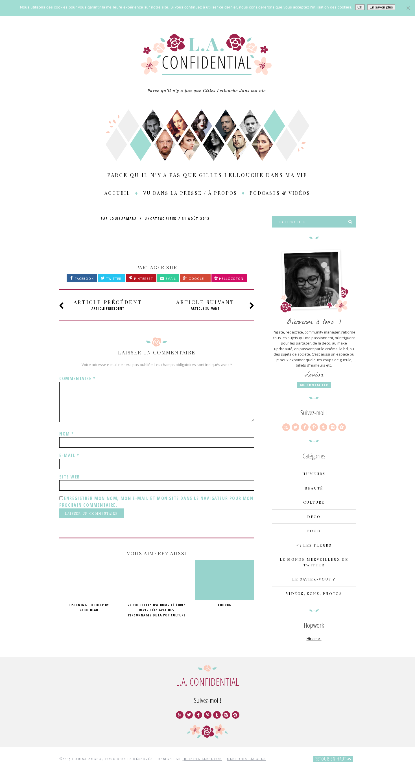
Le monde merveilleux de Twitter (314, 562)
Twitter (113, 278)
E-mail (69, 455)
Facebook (84, 278)
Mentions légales (246, 759)
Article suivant (205, 305)
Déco (313, 516)
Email (170, 278)
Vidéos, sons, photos (314, 593)
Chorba (224, 605)
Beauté (314, 488)
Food (314, 530)
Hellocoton (231, 278)
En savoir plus (381, 7)
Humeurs (313, 473)
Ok (359, 7)
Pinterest (143, 278)
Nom (66, 434)
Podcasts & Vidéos (280, 193)
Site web (69, 477)
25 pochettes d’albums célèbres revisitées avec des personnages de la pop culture (157, 610)
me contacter (314, 384)
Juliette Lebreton (202, 759)
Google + (197, 278)
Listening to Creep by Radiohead (89, 607)
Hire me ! (314, 638)
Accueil (117, 193)
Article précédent (108, 305)
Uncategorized (161, 218)
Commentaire (77, 378)
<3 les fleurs (314, 545)
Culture (314, 502)
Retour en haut (331, 759)
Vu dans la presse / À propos (190, 193)
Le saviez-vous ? (314, 579)
